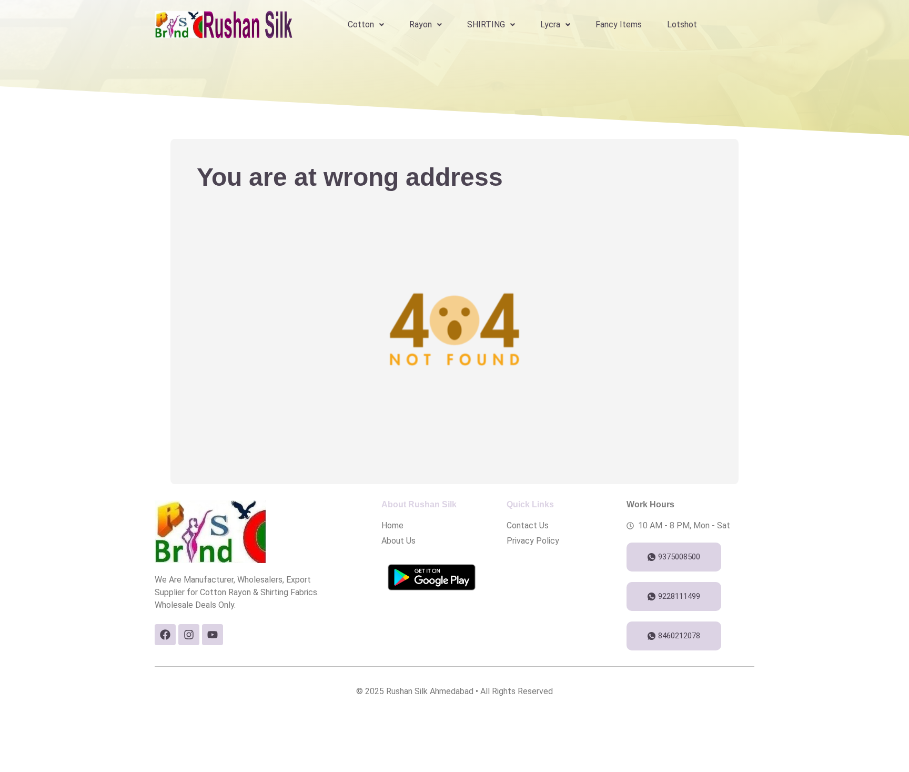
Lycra (550, 24)
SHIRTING (486, 24)
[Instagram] (188, 634)
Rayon (420, 24)
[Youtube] (212, 634)
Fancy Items (618, 24)
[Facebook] (165, 634)
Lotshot (682, 24)
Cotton (361, 24)
